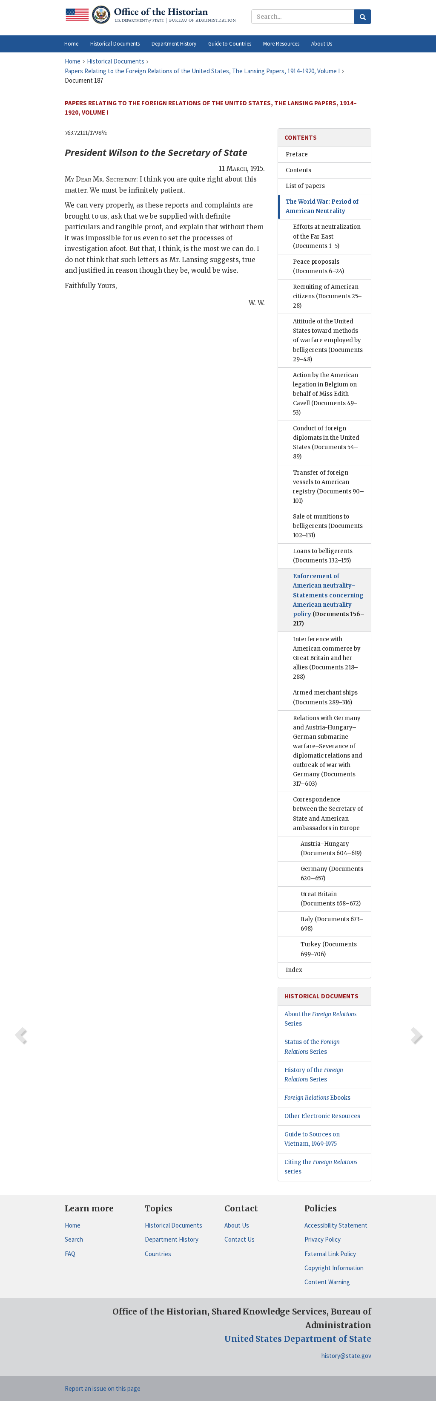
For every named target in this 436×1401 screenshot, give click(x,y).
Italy (332, 924)
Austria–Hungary (331, 848)
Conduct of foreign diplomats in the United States (326, 442)
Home (72, 1225)
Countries (158, 1254)
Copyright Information (334, 1268)
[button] (115, 43)
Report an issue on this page (103, 1388)
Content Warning (327, 1282)
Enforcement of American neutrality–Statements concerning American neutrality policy (328, 600)
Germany (332, 873)
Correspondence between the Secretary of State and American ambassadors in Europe (328, 813)
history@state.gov (346, 1356)
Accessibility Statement (335, 1225)
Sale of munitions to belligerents (328, 526)
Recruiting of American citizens (327, 296)
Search (74, 1239)
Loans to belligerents (323, 556)
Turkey (329, 949)
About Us (236, 1225)
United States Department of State (297, 1339)
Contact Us (239, 1239)
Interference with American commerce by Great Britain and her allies (327, 658)
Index (294, 970)
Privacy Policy (322, 1239)
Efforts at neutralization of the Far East (327, 236)
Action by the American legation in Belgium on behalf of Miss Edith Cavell (325, 394)
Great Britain (331, 899)
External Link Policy (330, 1254)
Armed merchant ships (325, 697)
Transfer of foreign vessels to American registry (328, 486)
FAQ (70, 1254)
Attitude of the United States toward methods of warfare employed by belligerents (328, 340)
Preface (297, 154)
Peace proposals (318, 266)
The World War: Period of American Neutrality (322, 206)
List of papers (305, 186)
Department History (171, 1239)
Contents (298, 170)
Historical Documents (173, 1225)
